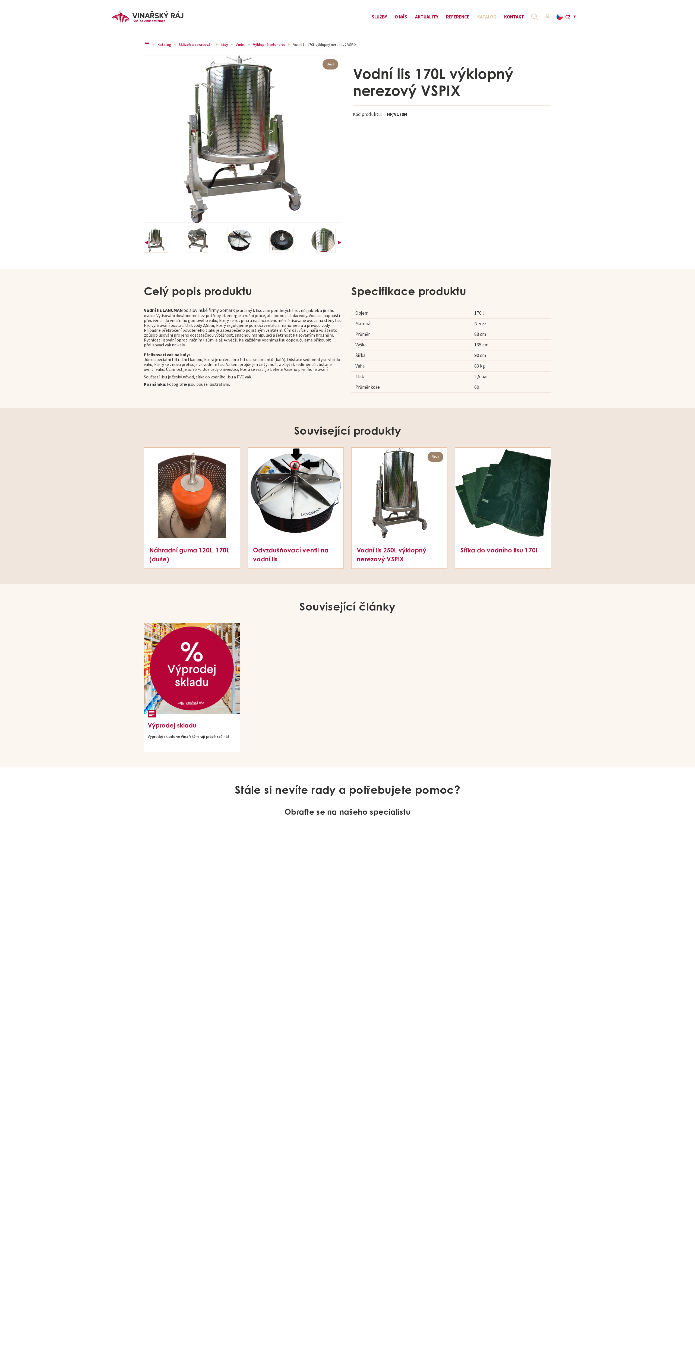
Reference (457, 17)
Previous (146, 240)
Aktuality (426, 17)
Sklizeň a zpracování (196, 44)
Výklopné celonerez (269, 44)
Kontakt (514, 17)
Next (339, 240)
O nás (401, 17)
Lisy (224, 44)
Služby (379, 17)
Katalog (487, 17)
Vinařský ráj (147, 45)
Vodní (240, 44)
